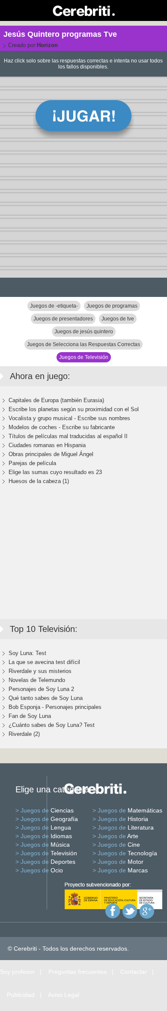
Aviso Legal (63, 994)
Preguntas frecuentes (77, 971)
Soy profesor (17, 971)
